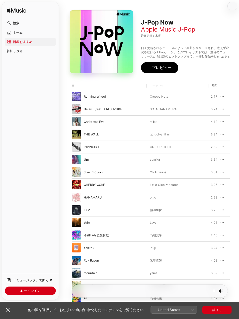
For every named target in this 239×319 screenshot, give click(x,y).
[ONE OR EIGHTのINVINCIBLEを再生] (76, 147)
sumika (155, 159)
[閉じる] (8, 310)
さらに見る (223, 56)
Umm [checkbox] (87, 159)
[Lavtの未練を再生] (76, 222)
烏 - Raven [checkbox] (91, 260)
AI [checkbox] (85, 298)
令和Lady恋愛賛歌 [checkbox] (96, 235)
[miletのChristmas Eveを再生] (76, 121)
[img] (16, 10)
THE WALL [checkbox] (91, 134)
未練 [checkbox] (87, 222)
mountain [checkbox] (90, 273)
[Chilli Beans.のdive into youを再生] (76, 172)
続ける (216, 310)
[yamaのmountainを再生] (76, 273)
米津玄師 (156, 260)
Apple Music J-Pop (168, 29)
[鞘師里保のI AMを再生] (76, 210)
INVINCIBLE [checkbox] (92, 147)
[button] (30, 23)
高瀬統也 (156, 298)
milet (153, 122)
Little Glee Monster (164, 185)
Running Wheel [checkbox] (95, 96)
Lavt (153, 222)
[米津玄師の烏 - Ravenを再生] (76, 260)
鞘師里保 (156, 210)
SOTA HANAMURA (163, 109)
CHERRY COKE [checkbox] (94, 185)
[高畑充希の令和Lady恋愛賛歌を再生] (76, 235)
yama (153, 273)
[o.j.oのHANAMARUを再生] (76, 197)
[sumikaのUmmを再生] (76, 159)
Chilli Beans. (158, 172)
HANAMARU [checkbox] (93, 197)
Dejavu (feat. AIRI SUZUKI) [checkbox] (103, 109)
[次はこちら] (213, 291)
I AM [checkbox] (87, 210)
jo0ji (153, 248)
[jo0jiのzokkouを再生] (76, 247)
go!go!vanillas (160, 134)
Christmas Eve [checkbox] (94, 122)
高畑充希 (156, 235)
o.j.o (153, 197)
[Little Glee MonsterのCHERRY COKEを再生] (76, 184)
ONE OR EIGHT (161, 147)
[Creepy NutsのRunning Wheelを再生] (76, 96)
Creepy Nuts (159, 96)
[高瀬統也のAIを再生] (76, 298)
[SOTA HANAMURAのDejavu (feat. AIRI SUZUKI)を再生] (76, 109)
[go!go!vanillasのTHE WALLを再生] (76, 134)
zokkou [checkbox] (89, 248)
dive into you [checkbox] (93, 172)
